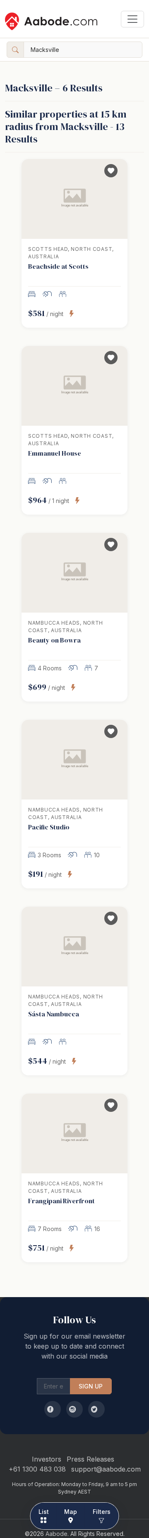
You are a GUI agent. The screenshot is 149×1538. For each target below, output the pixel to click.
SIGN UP (91, 1386)
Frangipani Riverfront (61, 1200)
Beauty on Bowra (54, 640)
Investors (46, 1459)
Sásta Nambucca (53, 1013)
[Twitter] (96, 1409)
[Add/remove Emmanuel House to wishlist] (111, 357)
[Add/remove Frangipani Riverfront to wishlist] (111, 1105)
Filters (102, 1511)
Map (70, 1511)
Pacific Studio (49, 827)
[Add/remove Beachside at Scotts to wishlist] (111, 170)
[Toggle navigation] (132, 19)
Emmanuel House (54, 453)
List (43, 1511)
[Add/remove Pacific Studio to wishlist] (111, 731)
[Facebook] (52, 1409)
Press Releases (90, 1459)
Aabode (56, 1533)
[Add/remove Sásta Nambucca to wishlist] (111, 918)
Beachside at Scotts (58, 266)
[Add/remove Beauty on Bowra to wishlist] (111, 544)
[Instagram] (74, 1409)
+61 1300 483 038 (37, 1469)
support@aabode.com (106, 1469)
